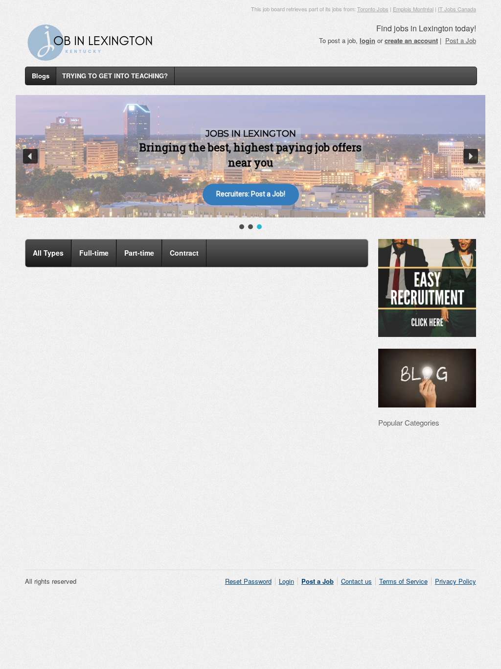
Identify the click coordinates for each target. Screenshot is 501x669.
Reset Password (248, 581)
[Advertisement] (250, 507)
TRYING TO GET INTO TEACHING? (115, 75)
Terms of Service (403, 581)
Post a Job (460, 40)
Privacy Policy (455, 581)
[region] (250, 163)
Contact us (356, 581)
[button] (30, 156)
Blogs (40, 75)
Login (286, 581)
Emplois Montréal (413, 9)
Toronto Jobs (372, 9)
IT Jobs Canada (457, 9)
